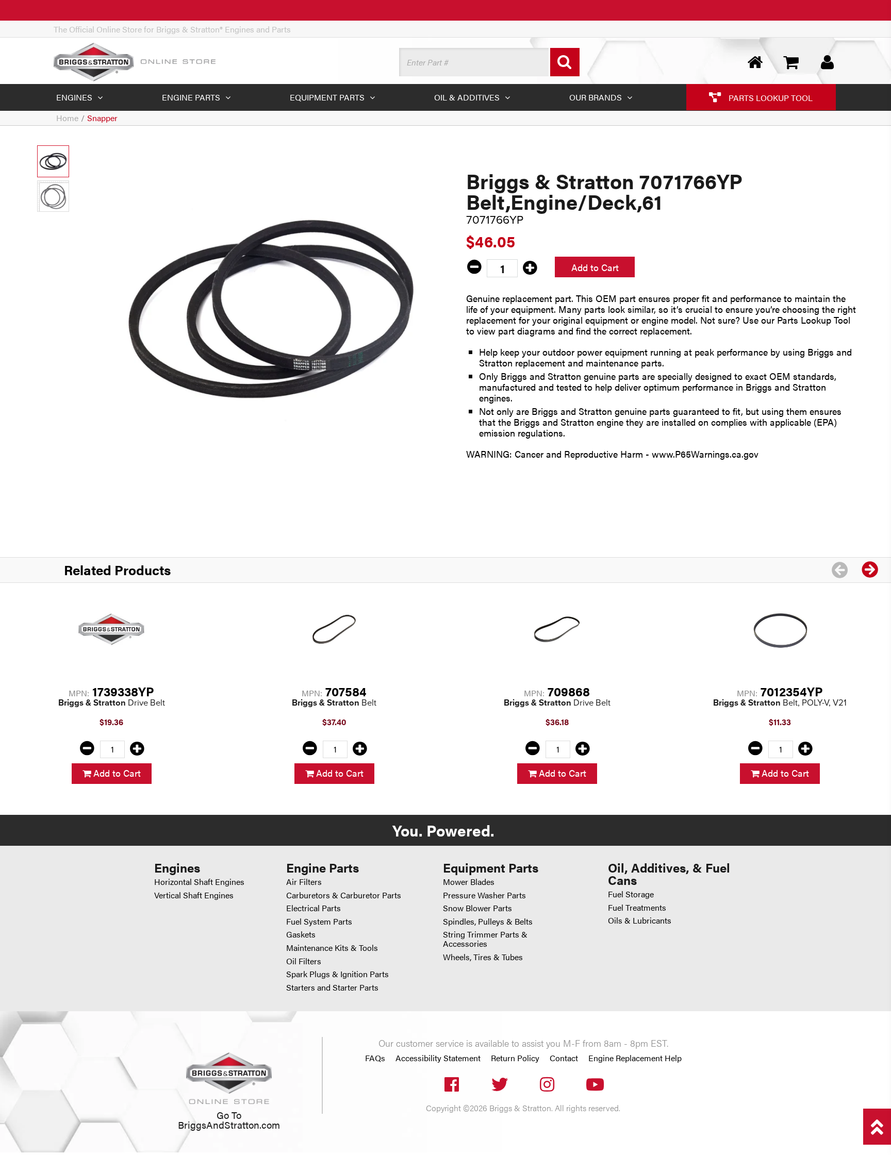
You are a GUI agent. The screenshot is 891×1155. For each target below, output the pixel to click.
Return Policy (515, 1058)
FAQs (375, 1058)
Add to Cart (595, 267)
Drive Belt (111, 702)
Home (67, 118)
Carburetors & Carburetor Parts (343, 895)
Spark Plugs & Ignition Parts (337, 974)
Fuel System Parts (319, 921)
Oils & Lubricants (639, 920)
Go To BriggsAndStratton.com (229, 1120)
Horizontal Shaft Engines (199, 882)
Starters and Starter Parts (332, 987)
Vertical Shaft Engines (194, 895)
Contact (564, 1058)
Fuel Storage (631, 894)
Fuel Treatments (637, 907)
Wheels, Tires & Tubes (483, 957)
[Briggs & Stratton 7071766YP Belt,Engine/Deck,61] (271, 308)
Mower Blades (468, 882)
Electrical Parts (313, 908)
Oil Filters (303, 961)
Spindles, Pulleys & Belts (488, 921)
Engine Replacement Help (635, 1058)
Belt (334, 702)
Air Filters (304, 882)
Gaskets (301, 934)
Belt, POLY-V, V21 (780, 702)
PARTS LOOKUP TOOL (770, 97)
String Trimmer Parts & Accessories (485, 938)
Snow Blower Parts (477, 908)
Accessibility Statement (438, 1058)
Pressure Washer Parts (484, 895)
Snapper (102, 118)
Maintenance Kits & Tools (332, 947)
